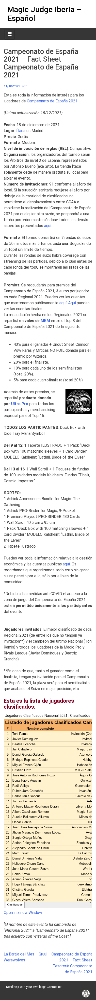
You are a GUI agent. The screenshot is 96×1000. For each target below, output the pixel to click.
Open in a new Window (23, 912)
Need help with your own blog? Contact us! (34, 987)
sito (25, 86)
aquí (47, 225)
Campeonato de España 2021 (52, 101)
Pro (19, 403)
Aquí (72, 303)
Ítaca (21, 130)
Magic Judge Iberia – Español (44, 14)
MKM (45, 320)
